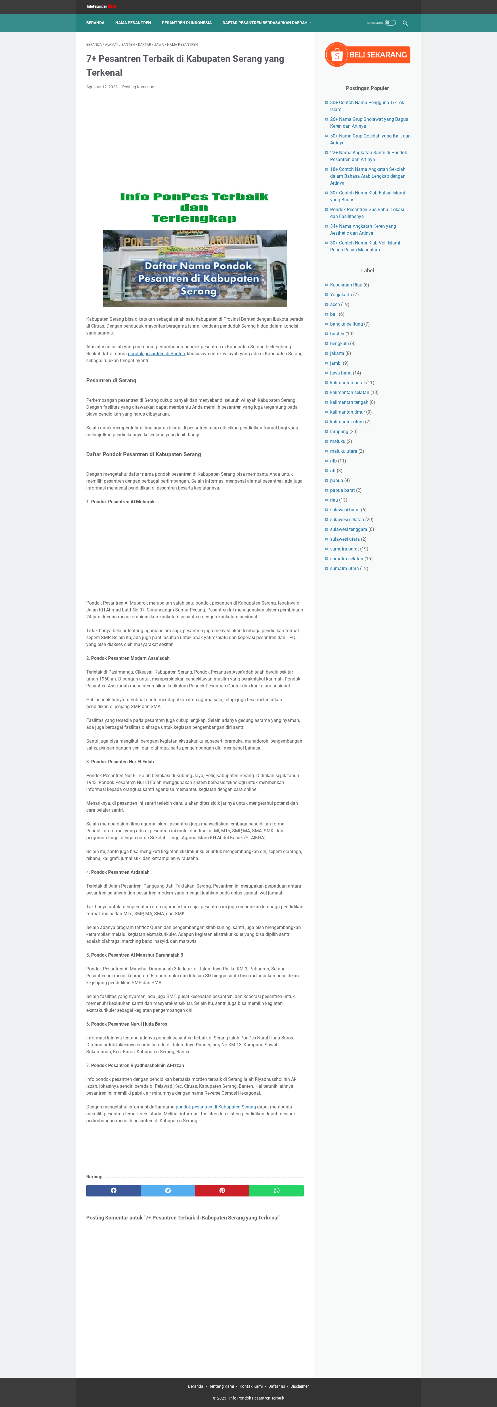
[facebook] (113, 1190)
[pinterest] (222, 1190)
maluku (337, 441)
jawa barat (341, 373)
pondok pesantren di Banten (156, 353)
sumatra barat (344, 549)
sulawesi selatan (347, 519)
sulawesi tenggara (348, 529)
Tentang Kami (221, 1386)
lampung (339, 431)
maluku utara (343, 451)
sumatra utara (344, 568)
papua (336, 480)
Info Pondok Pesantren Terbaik (256, 1398)
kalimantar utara (347, 422)
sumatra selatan (346, 558)
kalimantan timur (347, 412)
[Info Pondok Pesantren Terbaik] (105, 7)
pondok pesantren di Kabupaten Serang (216, 1107)
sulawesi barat (345, 510)
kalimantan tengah (349, 402)
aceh (335, 304)
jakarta (337, 353)
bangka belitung (346, 324)
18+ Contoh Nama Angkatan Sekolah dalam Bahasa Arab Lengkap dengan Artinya (368, 176)
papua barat (342, 490)
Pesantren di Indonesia (187, 22)
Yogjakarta (341, 294)
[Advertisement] (195, 137)
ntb (333, 461)
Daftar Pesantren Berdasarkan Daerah (265, 22)
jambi (336, 363)
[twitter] (168, 1190)
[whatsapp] (276, 1190)
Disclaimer (299, 1386)
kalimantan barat (347, 382)
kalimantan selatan (349, 392)
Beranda (95, 22)
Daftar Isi (276, 1386)
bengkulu (339, 343)
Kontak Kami (251, 1386)
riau (334, 500)
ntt (333, 470)
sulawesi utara (345, 539)
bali (334, 314)
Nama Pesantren (133, 22)
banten (337, 334)
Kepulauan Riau (346, 285)
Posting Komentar (138, 87)
